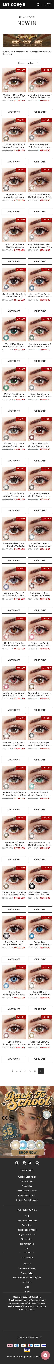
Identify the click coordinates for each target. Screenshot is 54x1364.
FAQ (27, 1216)
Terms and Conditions (27, 1221)
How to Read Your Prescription (27, 1277)
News (26, 1291)
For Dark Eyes (27, 1181)
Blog (27, 1287)
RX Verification (27, 1244)
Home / (23, 17)
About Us (27, 1264)
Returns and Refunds (27, 1230)
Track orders (27, 1239)
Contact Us (27, 1225)
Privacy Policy (27, 1273)
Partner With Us (27, 1253)
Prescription (27, 1186)
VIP (27, 1248)
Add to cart (14, 112)
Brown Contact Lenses (27, 1191)
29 (35, 1071)
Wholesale (27, 1282)
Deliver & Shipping (27, 1268)
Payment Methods (27, 1234)
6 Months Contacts (27, 1195)
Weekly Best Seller (27, 1177)
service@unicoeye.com (34, 1300)
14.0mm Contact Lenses (27, 1200)
